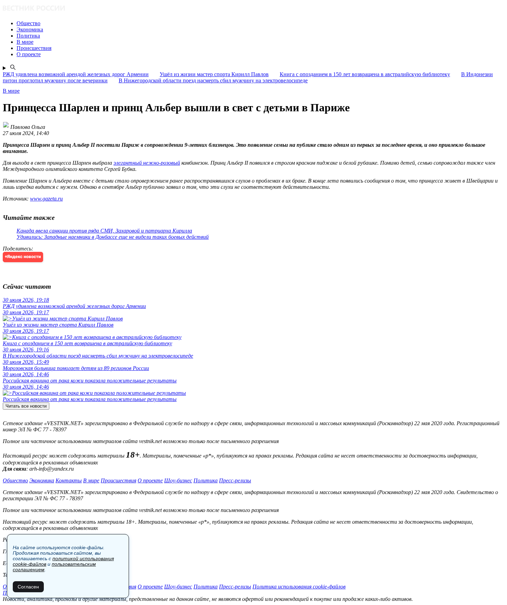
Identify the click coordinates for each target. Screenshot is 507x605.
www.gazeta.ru (46, 199)
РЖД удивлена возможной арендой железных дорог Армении (76, 74)
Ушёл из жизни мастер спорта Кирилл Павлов (214, 74)
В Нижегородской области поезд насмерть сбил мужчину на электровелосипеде (213, 80)
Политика (205, 480)
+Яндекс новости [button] (23, 256)
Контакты (69, 480)
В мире (91, 480)
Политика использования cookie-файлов (299, 586)
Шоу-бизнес (178, 480)
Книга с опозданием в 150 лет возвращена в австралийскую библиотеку (365, 74)
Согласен (28, 586)
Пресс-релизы (235, 480)
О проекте (150, 480)
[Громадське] (253, 9)
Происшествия (118, 480)
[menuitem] (260, 23)
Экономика (41, 480)
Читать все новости (26, 406)
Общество (15, 480)
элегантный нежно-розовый (146, 163)
